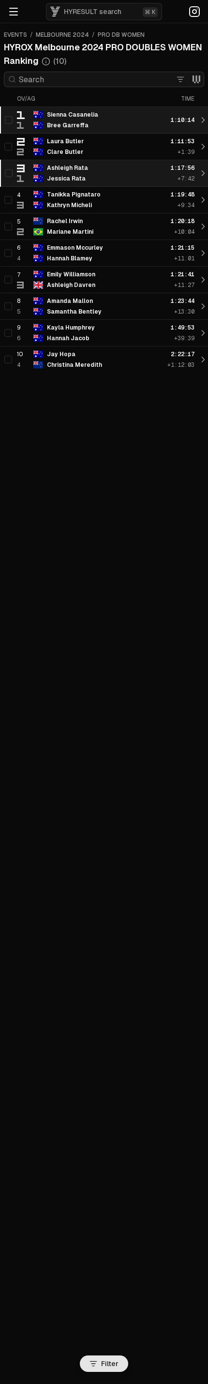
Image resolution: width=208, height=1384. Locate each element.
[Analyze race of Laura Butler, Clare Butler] (203, 146)
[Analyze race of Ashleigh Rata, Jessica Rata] (203, 173)
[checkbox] (9, 120)
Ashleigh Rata (67, 168)
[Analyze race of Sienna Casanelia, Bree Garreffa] (203, 120)
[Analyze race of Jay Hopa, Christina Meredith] (203, 359)
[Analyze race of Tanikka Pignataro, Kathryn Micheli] (203, 200)
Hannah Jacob (68, 338)
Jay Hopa (61, 354)
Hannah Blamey (69, 258)
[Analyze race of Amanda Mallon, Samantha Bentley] (203, 306)
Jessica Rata (66, 178)
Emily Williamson (71, 274)
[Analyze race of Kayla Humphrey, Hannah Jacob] (203, 333)
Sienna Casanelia (72, 115)
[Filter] (180, 79)
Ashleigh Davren (71, 285)
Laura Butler (65, 141)
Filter (110, 1363)
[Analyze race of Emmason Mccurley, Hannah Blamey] (203, 253)
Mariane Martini (70, 232)
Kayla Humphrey (71, 327)
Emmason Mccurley (75, 248)
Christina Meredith (74, 365)
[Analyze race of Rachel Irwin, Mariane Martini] (203, 226)
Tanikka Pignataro (74, 194)
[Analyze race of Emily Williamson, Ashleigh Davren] (203, 280)
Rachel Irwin (65, 221)
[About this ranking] (46, 61)
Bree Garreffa (68, 125)
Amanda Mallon (70, 301)
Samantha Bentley (74, 312)
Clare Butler (65, 152)
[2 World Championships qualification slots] (196, 79)
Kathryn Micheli (69, 205)
